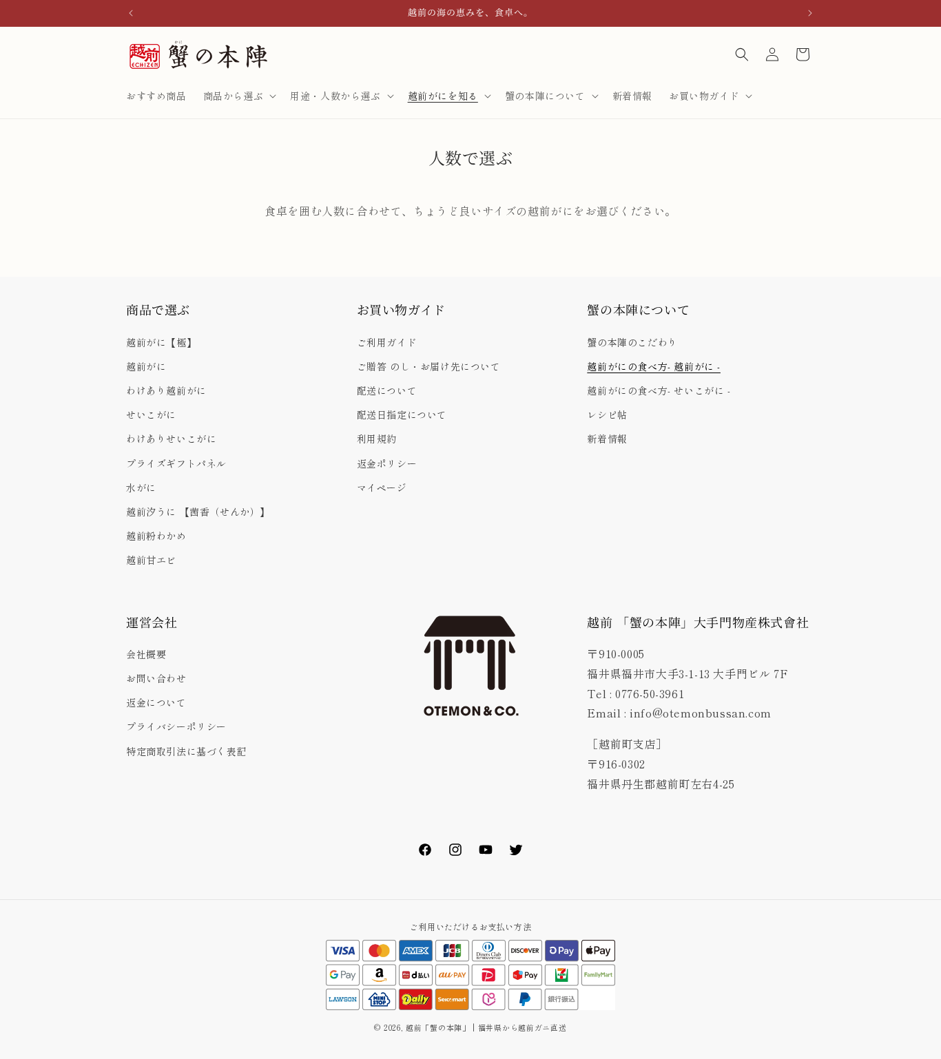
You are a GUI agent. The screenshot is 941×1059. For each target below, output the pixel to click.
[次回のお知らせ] (810, 13)
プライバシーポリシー (176, 727)
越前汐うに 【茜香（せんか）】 (198, 511)
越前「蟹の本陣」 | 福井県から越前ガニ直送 (490, 1027)
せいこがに (151, 414)
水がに (141, 487)
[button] (238, 95)
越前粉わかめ (156, 536)
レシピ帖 (607, 414)
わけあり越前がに (166, 390)
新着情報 (607, 439)
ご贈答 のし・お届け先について (429, 366)
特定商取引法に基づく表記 (186, 751)
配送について (387, 390)
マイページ (382, 487)
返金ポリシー (387, 463)
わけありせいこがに (171, 439)
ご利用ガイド (387, 342)
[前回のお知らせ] (131, 13)
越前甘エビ (151, 560)
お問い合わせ (156, 678)
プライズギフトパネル (176, 463)
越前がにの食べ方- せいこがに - (658, 390)
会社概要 (146, 654)
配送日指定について (402, 414)
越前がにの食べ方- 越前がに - (654, 366)
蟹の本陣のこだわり (632, 342)
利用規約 (377, 439)
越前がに (146, 366)
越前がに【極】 (161, 342)
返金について (156, 703)
